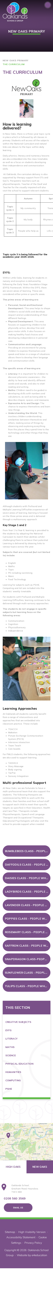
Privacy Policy (33, 1242)
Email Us (18, 1207)
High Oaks (13, 1166)
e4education (39, 1255)
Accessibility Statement (20, 1237)
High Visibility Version (32, 1232)
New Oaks (39, 1166)
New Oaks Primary (16, 60)
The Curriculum (14, 64)
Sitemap (10, 1232)
